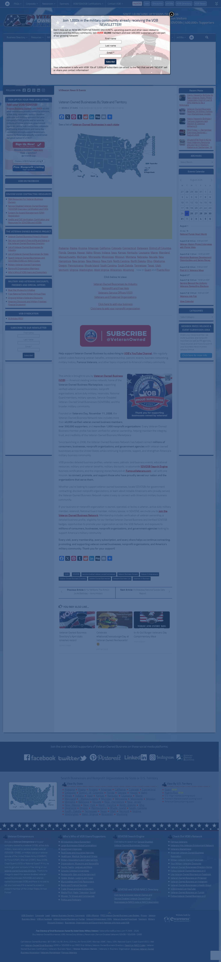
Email (110, 52)
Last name (110, 45)
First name (110, 38)
